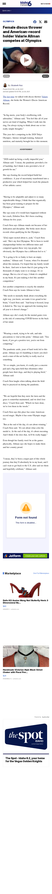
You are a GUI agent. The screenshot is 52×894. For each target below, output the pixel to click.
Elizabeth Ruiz (17, 85)
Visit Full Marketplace (41, 573)
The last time (8, 96)
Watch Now (45, 4)
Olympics (8, 21)
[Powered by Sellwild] (45, 717)
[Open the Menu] (4, 4)
